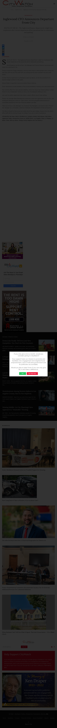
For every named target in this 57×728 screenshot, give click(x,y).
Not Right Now (32, 373)
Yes (22, 373)
